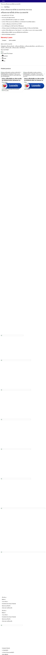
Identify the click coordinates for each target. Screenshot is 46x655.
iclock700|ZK (6, 49)
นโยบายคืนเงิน (5, 654)
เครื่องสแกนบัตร (15, 47)
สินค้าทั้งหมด (7, 7)
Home (2, 7)
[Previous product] (42, 7)
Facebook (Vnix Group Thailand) (9, 603)
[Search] (45, 1)
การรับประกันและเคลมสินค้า (8, 652)
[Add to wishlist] (21, 73)
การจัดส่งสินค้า (5, 650)
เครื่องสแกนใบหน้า (10, 46)
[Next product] (44, 7)
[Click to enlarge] (3, 3)
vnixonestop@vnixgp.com (6, 358)
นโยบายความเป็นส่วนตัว (7, 607)
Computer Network (6, 648)
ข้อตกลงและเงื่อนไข (6, 605)
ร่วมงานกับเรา (5, 601)
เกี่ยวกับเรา (4, 597)
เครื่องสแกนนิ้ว (8, 47)
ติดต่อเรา (4, 599)
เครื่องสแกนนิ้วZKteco (19, 46)
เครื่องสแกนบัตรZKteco (30, 46)
